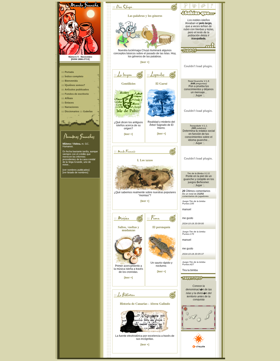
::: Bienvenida (69, 80)
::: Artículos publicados (75, 89)
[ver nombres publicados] (76, 169)
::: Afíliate (67, 98)
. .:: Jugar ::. (201, 141)
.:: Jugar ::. (199, 95)
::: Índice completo (72, 76)
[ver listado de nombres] (75, 172)
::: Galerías (86, 111)
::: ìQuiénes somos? (73, 85)
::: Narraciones (70, 107)
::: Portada (67, 72)
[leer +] (144, 62)
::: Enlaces (67, 102)
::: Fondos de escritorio (75, 94)
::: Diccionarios (70, 111)
